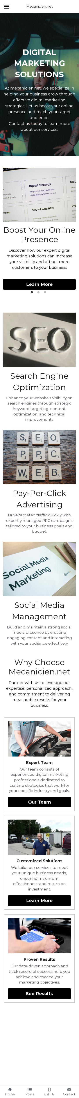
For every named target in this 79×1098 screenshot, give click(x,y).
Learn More (39, 284)
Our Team (39, 802)
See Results (39, 993)
